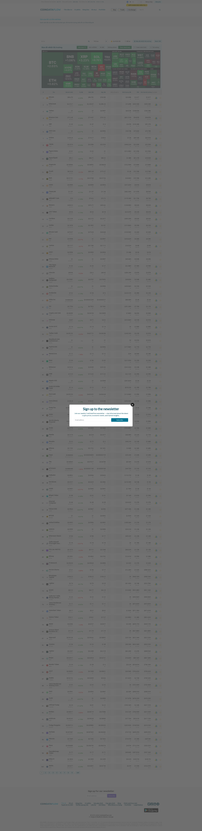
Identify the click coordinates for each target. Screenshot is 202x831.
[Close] (132, 405)
